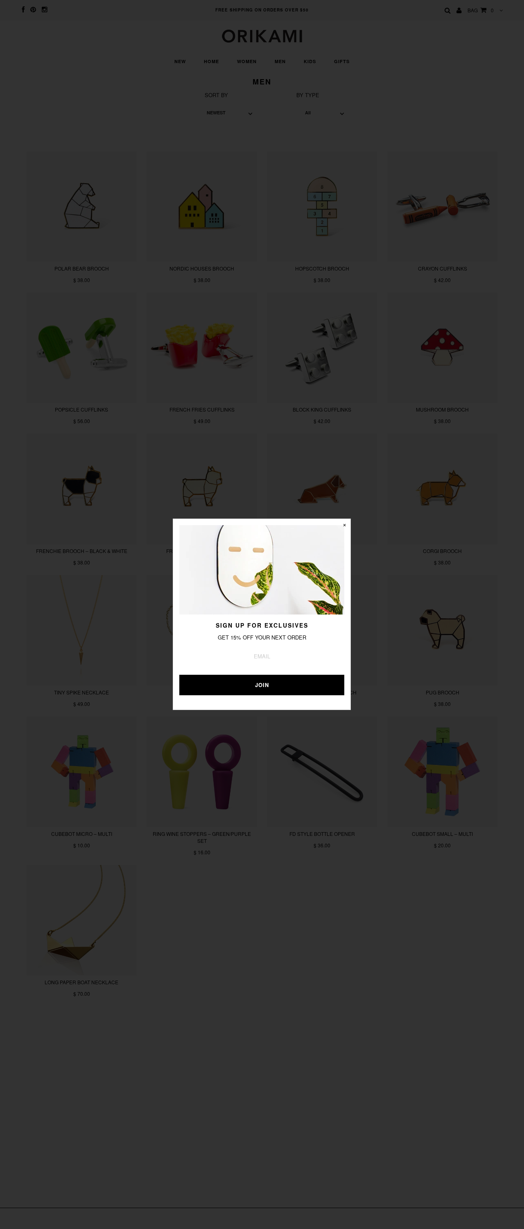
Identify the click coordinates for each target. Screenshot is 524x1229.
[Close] (344, 525)
